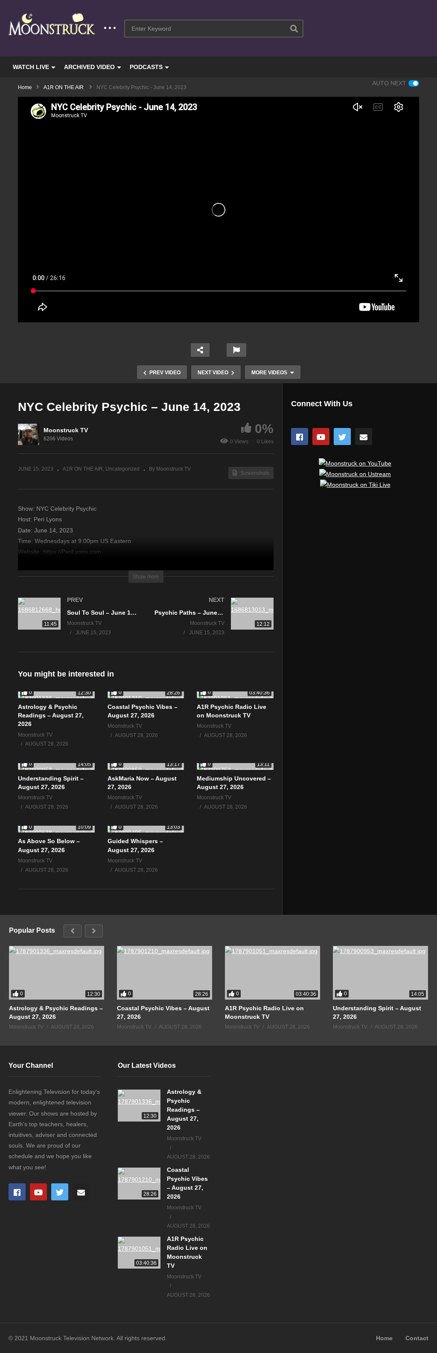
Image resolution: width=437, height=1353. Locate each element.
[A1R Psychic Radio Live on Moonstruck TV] (235, 694)
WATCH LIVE (31, 67)
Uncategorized (122, 469)
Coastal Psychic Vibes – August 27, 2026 (163, 1012)
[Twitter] (342, 436)
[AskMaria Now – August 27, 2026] (146, 766)
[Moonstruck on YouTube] (355, 463)
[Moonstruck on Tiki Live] (355, 484)
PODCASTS (146, 67)
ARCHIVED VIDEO (89, 67)
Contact (416, 1338)
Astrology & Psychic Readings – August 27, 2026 (51, 715)
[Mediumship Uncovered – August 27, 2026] (235, 766)
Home (384, 1338)
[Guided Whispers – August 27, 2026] (146, 829)
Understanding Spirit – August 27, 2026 (377, 1012)
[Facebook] (299, 436)
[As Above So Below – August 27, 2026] (56, 829)
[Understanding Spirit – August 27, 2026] (56, 766)
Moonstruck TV (66, 430)
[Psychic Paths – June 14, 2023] (214, 624)
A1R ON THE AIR (83, 469)
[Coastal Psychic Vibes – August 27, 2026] (146, 694)
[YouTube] (320, 436)
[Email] (363, 436)
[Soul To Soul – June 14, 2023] (77, 624)
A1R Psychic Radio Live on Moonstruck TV (264, 1012)
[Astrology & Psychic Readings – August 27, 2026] (56, 694)
